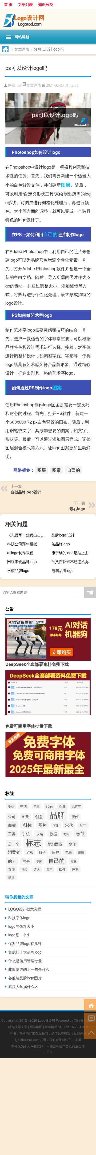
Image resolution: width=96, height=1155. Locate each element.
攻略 (39, 833)
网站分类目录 (83, 1020)
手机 (26, 833)
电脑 (68, 852)
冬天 (25, 816)
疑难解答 (51, 1026)
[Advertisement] (48, 1106)
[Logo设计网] (48, 19)
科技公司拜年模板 (22, 543)
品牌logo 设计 (63, 535)
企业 (62, 806)
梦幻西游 (54, 844)
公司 (11, 816)
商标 (12, 825)
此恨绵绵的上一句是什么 (28, 969)
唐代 (74, 816)
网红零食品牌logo (22, 561)
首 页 (8, 4)
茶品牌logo (60, 543)
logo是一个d (18, 934)
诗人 (37, 869)
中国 (23, 806)
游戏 (29, 852)
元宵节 (76, 806)
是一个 (13, 844)
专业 (11, 806)
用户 (55, 852)
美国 (39, 861)
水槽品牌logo (18, 570)
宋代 (69, 825)
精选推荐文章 (17, 1026)
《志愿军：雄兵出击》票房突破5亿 (28, 535)
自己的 (50, 234)
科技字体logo (19, 917)
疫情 (81, 852)
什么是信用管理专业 (25, 960)
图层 (65, 184)
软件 (62, 869)
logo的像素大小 (21, 926)
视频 (24, 869)
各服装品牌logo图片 (25, 977)
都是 (11, 877)
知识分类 (45, 4)
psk (19, 85)
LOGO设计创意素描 (24, 909)
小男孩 (48, 1051)
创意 (39, 816)
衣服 (11, 869)
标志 (33, 842)
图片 (42, 825)
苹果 (74, 861)
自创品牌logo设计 (26, 492)
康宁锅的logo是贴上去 (70, 552)
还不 (75, 869)
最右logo (77, 508)
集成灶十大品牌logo (25, 952)
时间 (66, 834)
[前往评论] (90, 1019)
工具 (11, 833)
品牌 (57, 814)
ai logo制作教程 (20, 552)
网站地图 (36, 1026)
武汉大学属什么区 (23, 986)
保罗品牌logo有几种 (25, 943)
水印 (72, 844)
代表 (49, 806)
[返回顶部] (90, 1032)
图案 (57, 387)
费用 (49, 869)
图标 (27, 824)
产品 (36, 806)
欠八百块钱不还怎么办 (70, 561)
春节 (80, 833)
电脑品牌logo (62, 570)
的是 (26, 861)
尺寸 (82, 825)
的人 (12, 861)
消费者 (14, 852)
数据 (53, 833)
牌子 (42, 852)
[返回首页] (90, 1005)
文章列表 (25, 4)
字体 (56, 825)
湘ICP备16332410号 (73, 1026)
